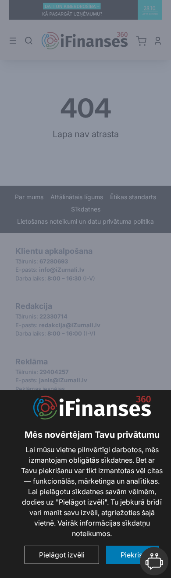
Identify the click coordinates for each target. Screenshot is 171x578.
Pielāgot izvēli (62, 554)
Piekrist (133, 554)
